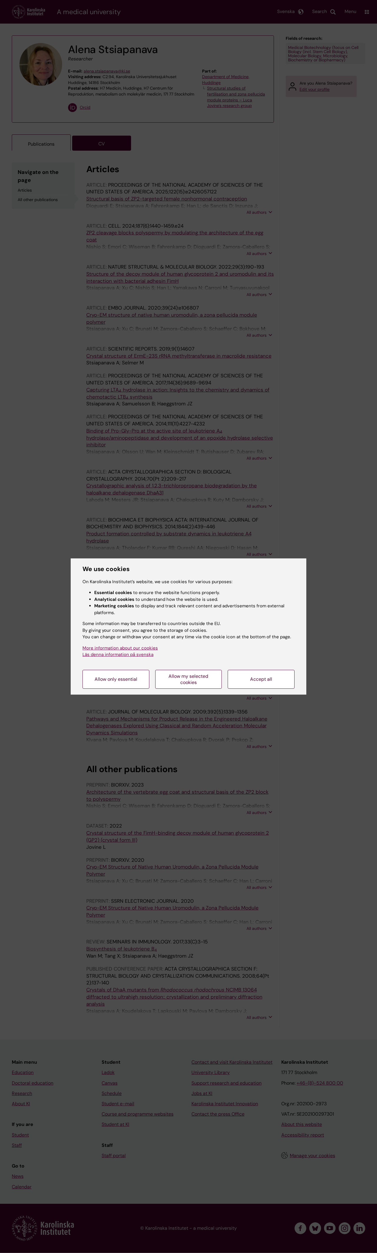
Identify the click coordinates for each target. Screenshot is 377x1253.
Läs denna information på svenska (117, 654)
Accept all (261, 679)
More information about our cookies (120, 648)
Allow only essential (116, 679)
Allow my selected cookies (188, 679)
